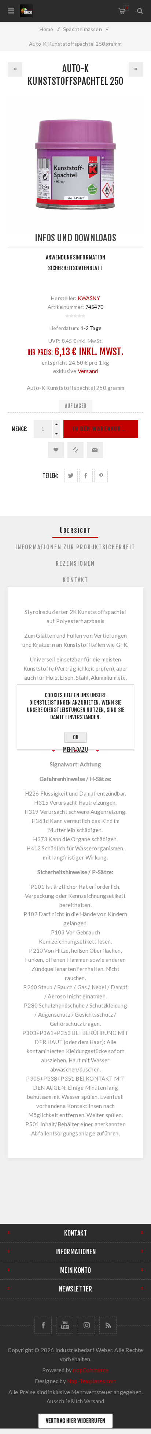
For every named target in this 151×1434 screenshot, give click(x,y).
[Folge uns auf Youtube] (64, 1325)
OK (75, 737)
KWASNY (89, 298)
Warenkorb (126, 8)
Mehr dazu (75, 749)
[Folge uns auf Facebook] (43, 1325)
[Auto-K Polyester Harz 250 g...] (136, 69)
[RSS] (108, 1325)
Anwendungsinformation (75, 257)
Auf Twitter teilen (71, 475)
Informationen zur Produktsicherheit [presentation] (75, 547)
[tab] (76, 530)
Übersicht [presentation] (75, 530)
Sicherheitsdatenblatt (75, 268)
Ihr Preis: (40, 352)
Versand (88, 371)
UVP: (54, 341)
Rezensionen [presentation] (75, 563)
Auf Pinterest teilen (101, 475)
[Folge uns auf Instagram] (86, 1325)
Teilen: (50, 475)
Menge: (19, 428)
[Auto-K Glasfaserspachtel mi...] (15, 69)
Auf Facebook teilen (86, 475)
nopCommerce (90, 1370)
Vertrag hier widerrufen (76, 1420)
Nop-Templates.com (91, 1381)
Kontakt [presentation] (75, 580)
